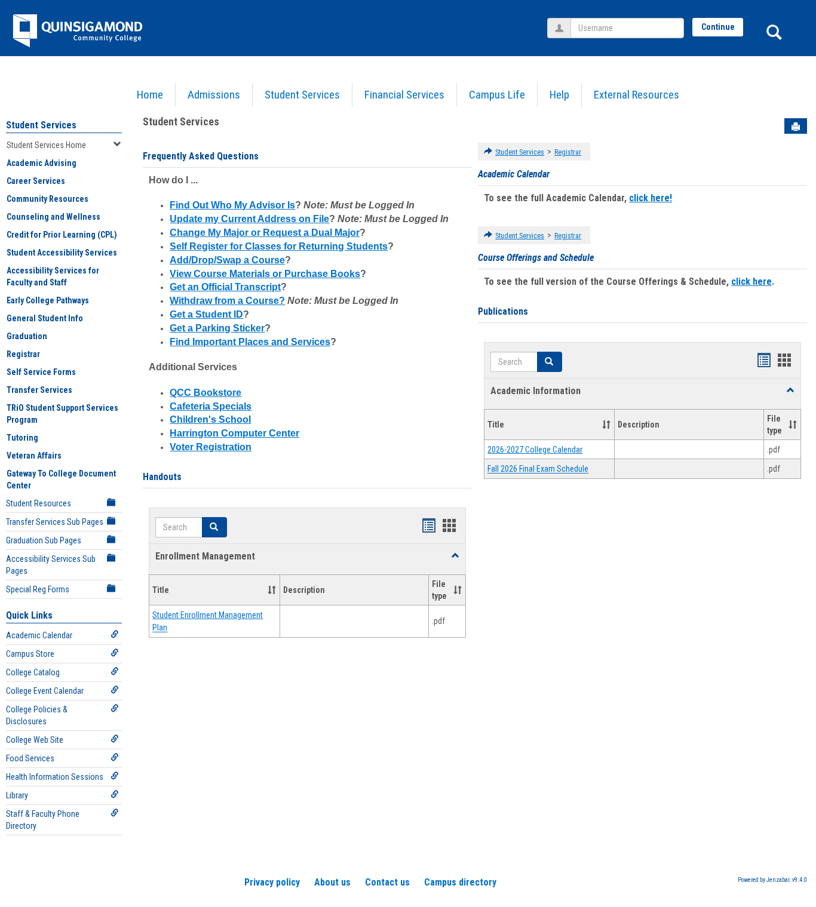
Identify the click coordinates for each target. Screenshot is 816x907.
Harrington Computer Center (234, 433)
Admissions (214, 95)
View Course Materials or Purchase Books (265, 274)
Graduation (27, 336)
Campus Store (30, 654)
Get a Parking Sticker (217, 328)
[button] (214, 527)
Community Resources (47, 199)
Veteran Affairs (34, 455)
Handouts (162, 476)
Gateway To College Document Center (61, 479)
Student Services (302, 95)
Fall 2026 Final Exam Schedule (537, 469)
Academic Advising (41, 163)
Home (150, 95)
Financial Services (404, 95)
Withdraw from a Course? (227, 301)
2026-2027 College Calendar (534, 449)
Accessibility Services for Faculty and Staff (53, 276)
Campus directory (460, 882)
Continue (718, 27)
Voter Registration (210, 447)
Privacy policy (272, 882)
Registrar (23, 354)
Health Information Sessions (54, 777)
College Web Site (34, 740)
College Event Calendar (45, 691)
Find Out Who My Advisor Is (232, 205)
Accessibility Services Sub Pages (51, 565)
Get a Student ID (206, 314)
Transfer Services (39, 390)
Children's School (210, 419)
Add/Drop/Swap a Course (227, 260)
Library (17, 795)
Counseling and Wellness (53, 217)
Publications (503, 311)
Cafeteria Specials (210, 406)
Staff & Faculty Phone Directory (42, 820)
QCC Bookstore (205, 393)
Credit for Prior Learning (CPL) (62, 234)
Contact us (387, 882)
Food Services (30, 758)
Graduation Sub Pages (43, 540)
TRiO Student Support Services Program (62, 414)
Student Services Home (46, 145)
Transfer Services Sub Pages (54, 522)
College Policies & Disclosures (37, 715)
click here (751, 281)
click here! (650, 198)
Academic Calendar (39, 635)
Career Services (36, 181)
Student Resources (38, 503)
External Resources (636, 95)
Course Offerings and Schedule (536, 257)
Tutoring (22, 437)
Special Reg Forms (37, 589)
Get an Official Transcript (225, 287)
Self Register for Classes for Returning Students (279, 246)
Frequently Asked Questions (201, 156)
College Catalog (33, 672)
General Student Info (45, 318)
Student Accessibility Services (62, 252)
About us (332, 882)
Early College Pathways (48, 300)
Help (559, 95)
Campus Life (497, 95)
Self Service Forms (41, 372)
